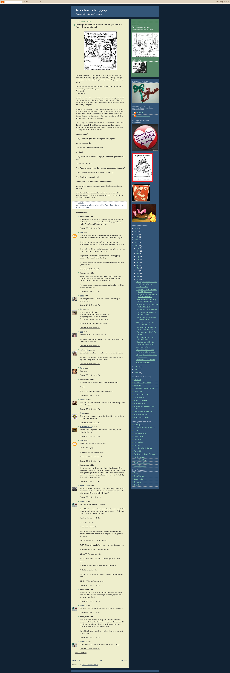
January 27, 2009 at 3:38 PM (90, 228)
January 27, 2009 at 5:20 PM (90, 346)
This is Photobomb (140, 414)
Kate (81, 332)
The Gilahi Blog (139, 403)
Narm (82, 296)
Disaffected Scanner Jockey (144, 389)
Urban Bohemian (140, 466)
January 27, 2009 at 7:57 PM (90, 395)
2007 (136, 370)
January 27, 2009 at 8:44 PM (90, 422)
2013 (136, 234)
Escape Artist (138, 479)
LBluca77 (83, 400)
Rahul (82, 368)
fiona (82, 309)
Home (100, 660)
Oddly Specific (139, 397)
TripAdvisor (138, 485)
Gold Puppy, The (140, 433)
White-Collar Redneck (141, 417)
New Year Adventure (143, 363)
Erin (81, 232)
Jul (137, 262)
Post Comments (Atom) (90, 665)
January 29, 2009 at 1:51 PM (90, 612)
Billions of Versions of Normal (144, 427)
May (138, 268)
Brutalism (137, 386)
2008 (136, 367)
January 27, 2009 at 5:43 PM (90, 364)
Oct (137, 254)
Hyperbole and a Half (141, 394)
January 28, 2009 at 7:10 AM (90, 481)
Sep (138, 257)
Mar (138, 274)
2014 (136, 231)
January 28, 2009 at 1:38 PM (90, 585)
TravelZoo (137, 482)
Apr (137, 271)
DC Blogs (137, 430)
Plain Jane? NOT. (142, 287)
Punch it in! (138, 451)
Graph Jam (138, 391)
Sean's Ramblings (140, 460)
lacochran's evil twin (143, 116)
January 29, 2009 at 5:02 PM (90, 637)
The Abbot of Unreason (142, 463)
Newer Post (76, 660)
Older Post (123, 660)
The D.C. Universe (140, 400)
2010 (136, 243)
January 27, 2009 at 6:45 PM (90, 375)
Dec (138, 248)
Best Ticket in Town (143, 347)
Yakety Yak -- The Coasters (145, 360)
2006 (136, 373)
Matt (81, 440)
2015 (136, 228)
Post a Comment (80, 653)
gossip (83, 205)
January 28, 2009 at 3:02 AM (90, 461)
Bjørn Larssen (85, 485)
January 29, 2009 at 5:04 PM (90, 649)
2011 (136, 240)
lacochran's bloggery (91, 10)
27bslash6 (137, 380)
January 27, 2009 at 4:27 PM (90, 305)
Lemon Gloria (138, 442)
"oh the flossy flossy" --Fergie (146, 309)
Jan (137, 279)
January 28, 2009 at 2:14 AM (90, 436)
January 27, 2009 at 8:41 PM (90, 409)
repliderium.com (139, 457)
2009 (136, 246)
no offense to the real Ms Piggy (98, 205)
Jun (137, 265)
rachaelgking (85, 350)
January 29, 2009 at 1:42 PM (90, 601)
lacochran (83, 501)
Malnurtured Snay (86, 427)
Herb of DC (138, 439)
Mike (82, 413)
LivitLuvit (137, 445)
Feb (138, 276)
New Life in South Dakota (143, 448)
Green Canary (139, 436)
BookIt (136, 473)
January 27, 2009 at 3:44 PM (90, 269)
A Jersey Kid (138, 425)
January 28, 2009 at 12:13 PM (90, 497)
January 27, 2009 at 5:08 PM (90, 328)
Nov (138, 251)
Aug (138, 259)
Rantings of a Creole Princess (144, 454)
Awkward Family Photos (142, 383)
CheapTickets (139, 476)
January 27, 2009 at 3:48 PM (90, 291)
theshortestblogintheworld (143, 411)
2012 (136, 237)
